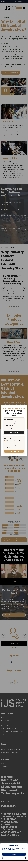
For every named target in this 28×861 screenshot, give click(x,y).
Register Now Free (14, 451)
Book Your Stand (14, 432)
